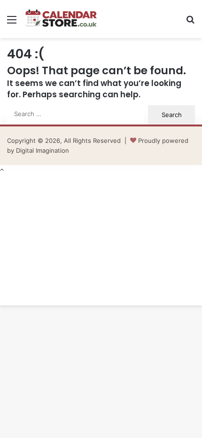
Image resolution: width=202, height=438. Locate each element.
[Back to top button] (2, 169)
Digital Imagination (42, 150)
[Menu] (11, 22)
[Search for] (190, 22)
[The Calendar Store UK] (61, 19)
